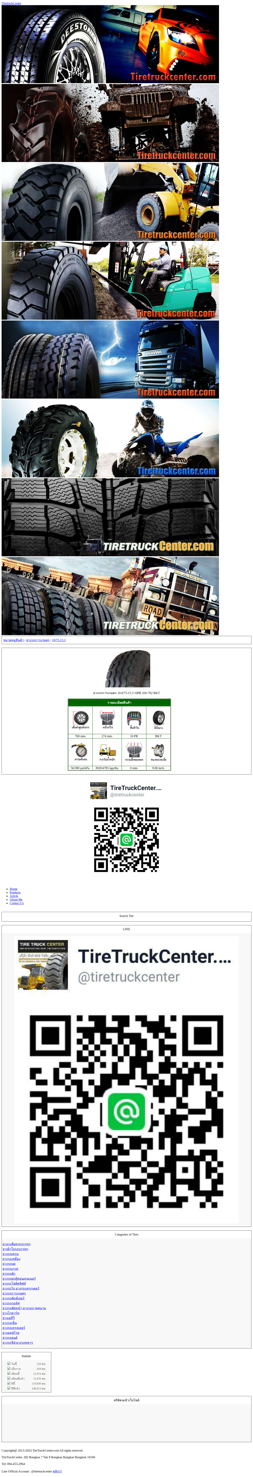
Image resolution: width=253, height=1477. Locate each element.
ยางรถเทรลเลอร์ (14, 1328)
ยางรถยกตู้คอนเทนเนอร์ (19, 1278)
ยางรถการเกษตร (38, 640)
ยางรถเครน (11, 1254)
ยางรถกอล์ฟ (11, 1303)
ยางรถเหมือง (11, 1259)
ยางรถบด (9, 1263)
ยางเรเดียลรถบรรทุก (17, 1244)
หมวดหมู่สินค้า (13, 640)
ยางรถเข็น (10, 1323)
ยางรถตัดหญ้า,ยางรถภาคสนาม (24, 1308)
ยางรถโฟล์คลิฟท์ (14, 1283)
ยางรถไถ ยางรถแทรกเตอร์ (21, 1288)
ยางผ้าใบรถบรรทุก (15, 1249)
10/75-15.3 (59, 640)
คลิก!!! (57, 1471)
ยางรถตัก (9, 1273)
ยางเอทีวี (9, 1318)
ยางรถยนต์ (10, 1337)
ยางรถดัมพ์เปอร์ (14, 1298)
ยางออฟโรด (11, 1332)
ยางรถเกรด (10, 1268)
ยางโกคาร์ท (11, 1313)
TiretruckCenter (11, 3)
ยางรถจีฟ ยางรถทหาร (18, 1342)
